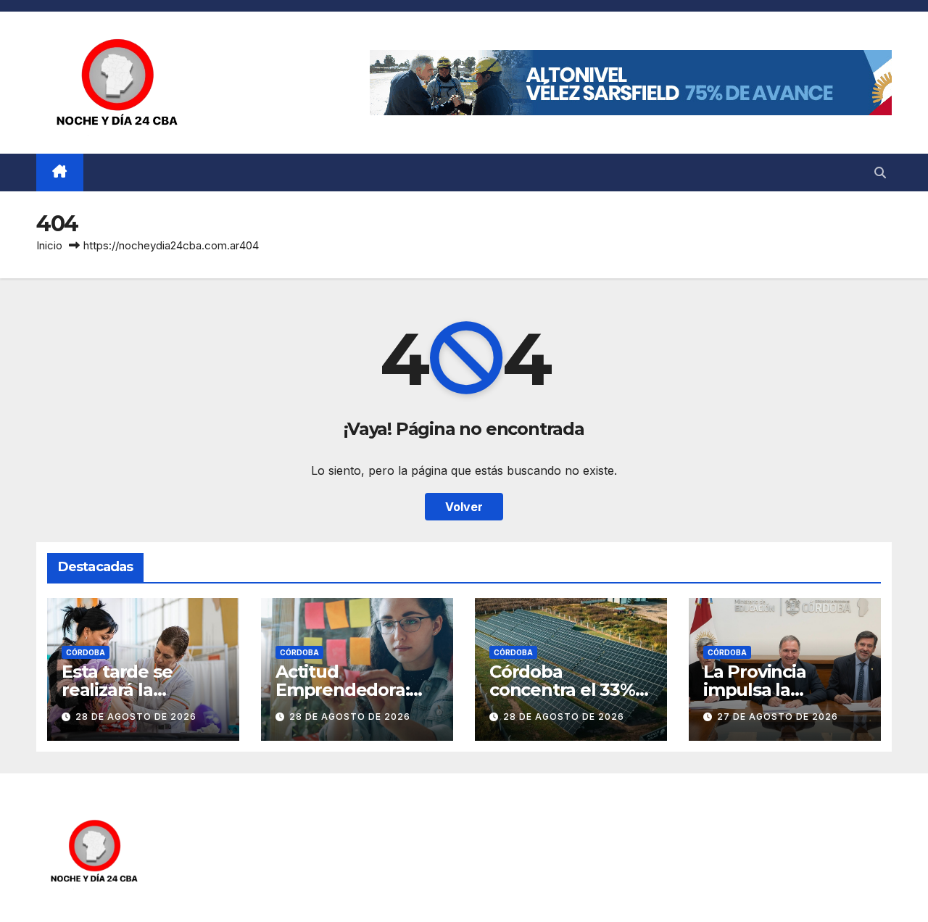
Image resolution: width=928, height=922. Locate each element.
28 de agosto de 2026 (135, 716)
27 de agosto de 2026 (777, 716)
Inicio (49, 245)
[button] (880, 172)
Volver (464, 506)
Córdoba (85, 652)
